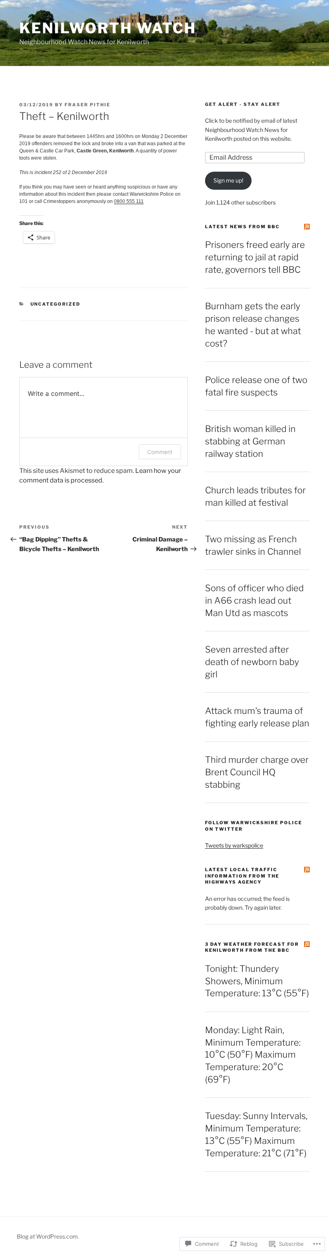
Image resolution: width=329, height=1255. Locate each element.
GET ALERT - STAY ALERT (242, 104)
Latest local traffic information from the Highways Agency (242, 876)
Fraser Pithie (87, 104)
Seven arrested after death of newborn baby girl (252, 661)
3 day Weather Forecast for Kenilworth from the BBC (252, 947)
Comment (160, 451)
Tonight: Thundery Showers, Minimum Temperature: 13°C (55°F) (257, 981)
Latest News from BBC (242, 226)
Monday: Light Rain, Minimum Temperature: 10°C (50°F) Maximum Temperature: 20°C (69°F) (253, 1055)
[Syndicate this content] (307, 226)
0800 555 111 (129, 201)
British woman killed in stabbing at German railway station (250, 441)
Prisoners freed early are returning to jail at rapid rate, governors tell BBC (255, 257)
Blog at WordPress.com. (48, 1236)
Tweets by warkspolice (234, 845)
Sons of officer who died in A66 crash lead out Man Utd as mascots (254, 600)
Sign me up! (228, 180)
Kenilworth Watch (107, 28)
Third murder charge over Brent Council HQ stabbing (257, 772)
